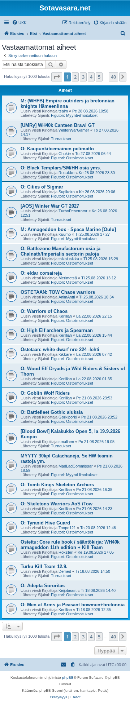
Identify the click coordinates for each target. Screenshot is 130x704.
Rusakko (66, 173)
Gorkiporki (67, 417)
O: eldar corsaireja (41, 273)
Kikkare (65, 354)
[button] (56, 76)
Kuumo (64, 234)
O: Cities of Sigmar (42, 187)
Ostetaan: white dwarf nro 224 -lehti (60, 349)
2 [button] (75, 77)
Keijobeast (67, 590)
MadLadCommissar (75, 466)
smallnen (66, 441)
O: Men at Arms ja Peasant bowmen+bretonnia (73, 604)
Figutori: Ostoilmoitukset (72, 158)
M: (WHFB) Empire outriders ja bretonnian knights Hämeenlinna (67, 103)
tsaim (63, 111)
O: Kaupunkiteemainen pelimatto (57, 148)
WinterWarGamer (73, 130)
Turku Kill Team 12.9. (44, 566)
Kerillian (65, 316)
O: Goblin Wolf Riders (45, 393)
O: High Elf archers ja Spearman (57, 330)
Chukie (64, 153)
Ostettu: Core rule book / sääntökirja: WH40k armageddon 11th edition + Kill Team (70, 544)
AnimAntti (66, 297)
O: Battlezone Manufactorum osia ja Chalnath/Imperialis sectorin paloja (60, 251)
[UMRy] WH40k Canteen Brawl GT (58, 125)
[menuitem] (19, 22)
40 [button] (113, 77)
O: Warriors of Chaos (44, 311)
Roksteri (65, 552)
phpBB (68, 677)
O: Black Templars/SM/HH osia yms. (61, 168)
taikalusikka (68, 259)
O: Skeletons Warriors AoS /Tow (56, 503)
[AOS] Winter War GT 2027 (50, 206)
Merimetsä (67, 278)
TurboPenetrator (72, 211)
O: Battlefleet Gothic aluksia (52, 412)
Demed (64, 571)
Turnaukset (61, 139)
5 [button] (99, 77)
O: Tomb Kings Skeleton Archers (57, 484)
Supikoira (66, 192)
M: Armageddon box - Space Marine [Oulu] (68, 229)
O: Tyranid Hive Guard (45, 523)
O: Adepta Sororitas (43, 585)
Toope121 (67, 528)
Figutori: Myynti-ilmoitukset (74, 115)
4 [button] (91, 77)
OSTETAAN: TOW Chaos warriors (58, 292)
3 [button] (83, 77)
